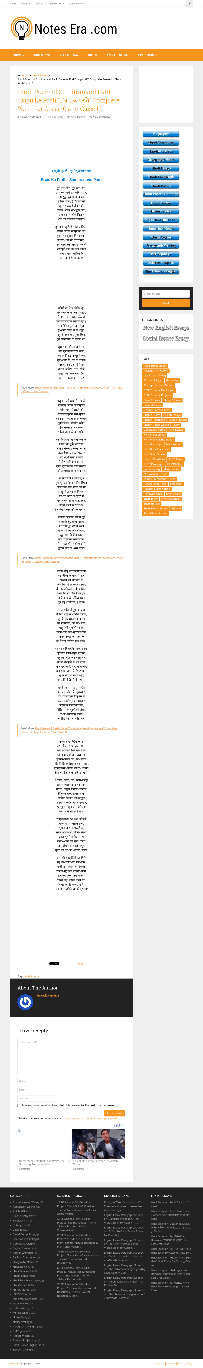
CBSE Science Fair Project (159, 390)
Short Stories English (156, 508)
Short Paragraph (170, 498)
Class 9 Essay (152, 400)
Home (13, 4)
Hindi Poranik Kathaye (157, 449)
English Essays (69, 55)
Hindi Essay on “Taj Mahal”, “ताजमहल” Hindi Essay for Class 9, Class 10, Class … (171, 1286)
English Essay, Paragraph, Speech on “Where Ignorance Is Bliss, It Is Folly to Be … (124, 1281)
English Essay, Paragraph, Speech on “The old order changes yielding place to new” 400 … (124, 1269)
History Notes (21, 1289)
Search (166, 303)
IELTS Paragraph (153, 464)
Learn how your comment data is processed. (90, 1118)
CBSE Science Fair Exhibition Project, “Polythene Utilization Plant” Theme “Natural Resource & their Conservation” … (77, 1241)
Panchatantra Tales (155, 483)
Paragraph (176, 483)
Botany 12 (19, 1225)
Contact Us (40, 4)
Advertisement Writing (26, 1202)
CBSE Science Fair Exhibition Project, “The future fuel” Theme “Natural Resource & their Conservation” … (76, 1224)
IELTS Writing (175, 464)
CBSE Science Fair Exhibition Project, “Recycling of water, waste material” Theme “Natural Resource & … (77, 1257)
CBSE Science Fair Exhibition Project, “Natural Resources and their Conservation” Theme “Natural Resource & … (76, 1273)
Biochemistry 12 (153, 380)
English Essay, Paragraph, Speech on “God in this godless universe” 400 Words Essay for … (124, 1256)
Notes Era (19, 1317)
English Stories (118, 55)
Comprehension (22, 1243)
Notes (92, 55)
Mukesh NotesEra (30, 116)
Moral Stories (171, 469)
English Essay (152, 414)
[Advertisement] (71, 144)
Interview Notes (22, 1303)
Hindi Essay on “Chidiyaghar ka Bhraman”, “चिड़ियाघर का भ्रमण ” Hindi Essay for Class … (170, 1274)
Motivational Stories (155, 474)
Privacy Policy (57, 4)
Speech (176, 508)
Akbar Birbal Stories (155, 365)
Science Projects (77, 4)
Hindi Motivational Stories (159, 439)
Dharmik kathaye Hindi (157, 410)
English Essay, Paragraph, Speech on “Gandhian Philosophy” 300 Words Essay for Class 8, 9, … (124, 1219)
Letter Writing (152, 469)
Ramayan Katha (153, 493)
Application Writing (155, 375)
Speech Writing (22, 1349)
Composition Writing (25, 1239)
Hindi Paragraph (153, 444)
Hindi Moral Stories (155, 434)
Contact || (171, 1363)
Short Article (173, 493)
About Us (25, 4)
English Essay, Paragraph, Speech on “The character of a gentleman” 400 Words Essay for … (124, 1294)
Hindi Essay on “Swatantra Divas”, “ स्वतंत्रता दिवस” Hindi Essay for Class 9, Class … (171, 1227)
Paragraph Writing (23, 1326)
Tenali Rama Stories (155, 513)
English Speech (178, 419)
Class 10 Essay (172, 400)
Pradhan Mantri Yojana (157, 488)
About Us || (160, 1363)
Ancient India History (156, 370)
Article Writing (21, 1211)
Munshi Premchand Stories (159, 479)
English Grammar (23, 1252)
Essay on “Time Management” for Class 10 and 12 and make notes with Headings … (124, 1206)
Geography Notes (154, 429)
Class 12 (18, 1229)
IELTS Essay (176, 459)
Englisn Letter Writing (156, 424)
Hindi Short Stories (154, 454)
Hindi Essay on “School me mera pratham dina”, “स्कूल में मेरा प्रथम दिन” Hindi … (170, 1215)
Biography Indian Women (158, 385)
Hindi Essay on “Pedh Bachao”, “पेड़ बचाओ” (171, 1204)
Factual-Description (24, 1257)
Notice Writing (21, 1322)
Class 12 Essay (152, 405)
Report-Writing (21, 1335)
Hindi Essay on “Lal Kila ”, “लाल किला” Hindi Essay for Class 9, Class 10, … (171, 1250)
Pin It (80, 963)
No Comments (101, 116)
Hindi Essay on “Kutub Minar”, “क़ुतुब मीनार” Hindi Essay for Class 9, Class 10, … (171, 1261)
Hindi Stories (147, 55)
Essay (176, 424)
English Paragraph (154, 419)
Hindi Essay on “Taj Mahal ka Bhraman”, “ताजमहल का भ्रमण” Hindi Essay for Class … (170, 1240)
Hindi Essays (41, 55)
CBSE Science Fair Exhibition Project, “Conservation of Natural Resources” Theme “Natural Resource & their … (76, 1290)
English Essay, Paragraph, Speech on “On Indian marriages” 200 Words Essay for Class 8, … (124, 1244)
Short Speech (152, 503)
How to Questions (154, 459)
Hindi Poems (40, 75)
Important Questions (25, 1298)
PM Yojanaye (20, 1331)
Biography (172, 380)
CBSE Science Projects (157, 395)
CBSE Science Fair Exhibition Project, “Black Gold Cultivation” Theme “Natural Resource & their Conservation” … (76, 1208)
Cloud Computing (23, 1234)
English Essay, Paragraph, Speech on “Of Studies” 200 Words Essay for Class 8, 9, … (124, 1231)
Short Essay (151, 498)
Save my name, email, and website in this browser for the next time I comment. (68, 1105)
